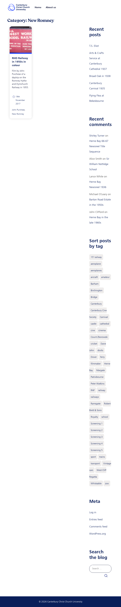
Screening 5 (97, 450)
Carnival (104, 317)
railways (95, 396)
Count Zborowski (99, 337)
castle (93, 323)
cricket (94, 343)
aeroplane (96, 263)
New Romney (18, 114)
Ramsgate (95, 403)
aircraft (94, 277)
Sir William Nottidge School (99, 164)
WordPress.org (97, 533)
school (105, 416)
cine (93, 330)
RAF (93, 390)
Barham (94, 283)
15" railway (96, 257)
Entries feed (96, 519)
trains (102, 456)
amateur (105, 277)
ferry (102, 357)
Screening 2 (97, 430)
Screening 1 (97, 423)
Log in (92, 512)
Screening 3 (97, 436)
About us (51, 7)
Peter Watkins (97, 383)
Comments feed (98, 526)
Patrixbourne (97, 377)
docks (100, 350)
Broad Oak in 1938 (100, 76)
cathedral (104, 323)
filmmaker (96, 363)
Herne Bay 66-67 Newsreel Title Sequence (98, 146)
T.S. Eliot (94, 45)
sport (93, 456)
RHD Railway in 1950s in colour (20, 61)
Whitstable (96, 483)
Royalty (94, 416)
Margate (100, 370)
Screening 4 (97, 443)
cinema (102, 330)
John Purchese (18, 110)
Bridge (94, 297)
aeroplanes (96, 270)
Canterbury (96, 303)
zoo (107, 483)
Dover (94, 357)
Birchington (96, 290)
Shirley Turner (96, 135)
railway (101, 390)
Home (38, 7)
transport (95, 463)
